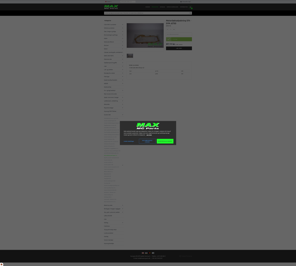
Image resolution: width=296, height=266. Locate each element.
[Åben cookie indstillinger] (1, 264)
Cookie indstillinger (129, 141)
